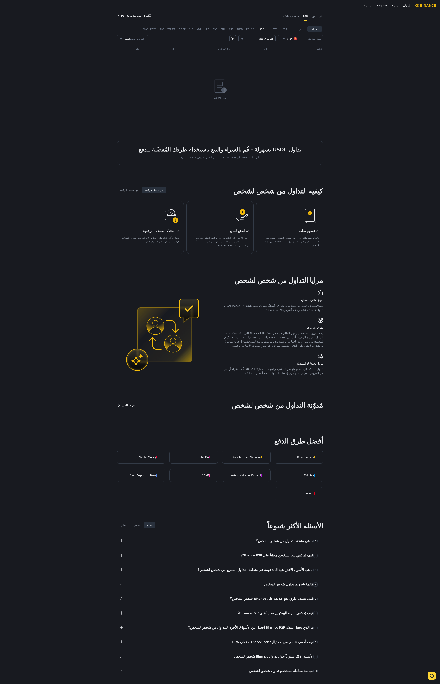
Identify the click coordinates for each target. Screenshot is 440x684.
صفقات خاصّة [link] (291, 16)
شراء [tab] (314, 29)
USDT (284, 29)
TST (162, 29)
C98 (215, 29)
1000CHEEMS (148, 29)
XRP (207, 29)
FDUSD (250, 29)
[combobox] (290, 39)
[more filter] (232, 38)
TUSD (240, 29)
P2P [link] (305, 16)
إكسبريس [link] (317, 16)
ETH (223, 29)
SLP (191, 29)
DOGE (182, 29)
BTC (275, 29)
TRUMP (171, 29)
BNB (230, 29)
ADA (198, 29)
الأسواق (407, 5)
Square (383, 5)
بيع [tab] (299, 29)
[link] (299, 457)
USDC (261, 29)
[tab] (317, 16)
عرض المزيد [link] (128, 405)
